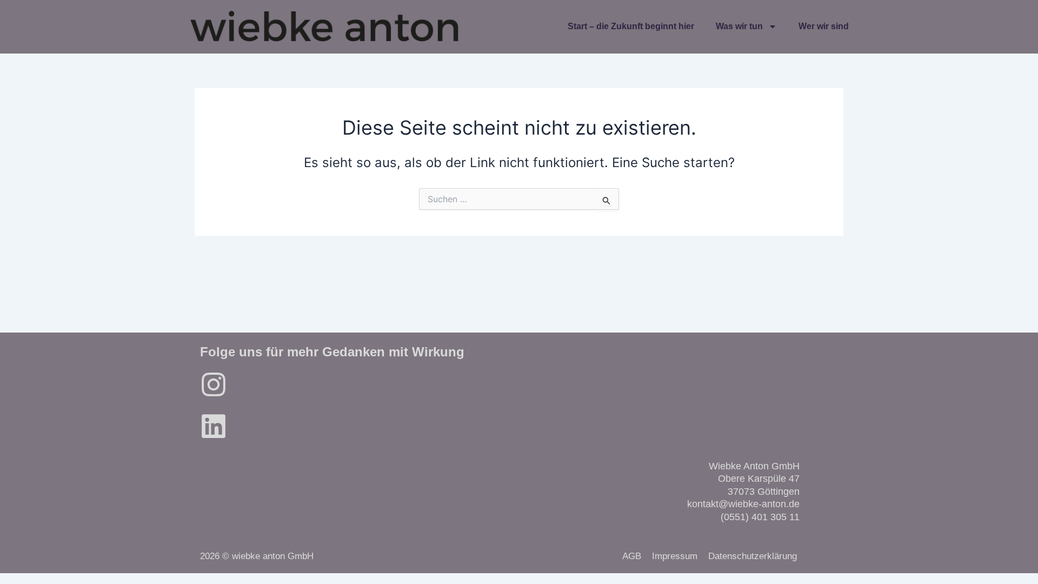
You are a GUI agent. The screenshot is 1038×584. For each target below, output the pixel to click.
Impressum (674, 556)
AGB (631, 556)
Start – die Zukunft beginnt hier (631, 26)
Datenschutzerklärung (752, 556)
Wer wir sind (824, 26)
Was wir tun (739, 26)
